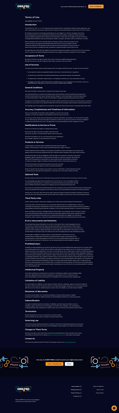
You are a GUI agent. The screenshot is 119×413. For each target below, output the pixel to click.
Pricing (69, 364)
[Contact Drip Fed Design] (114, 408)
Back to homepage (96, 6)
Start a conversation (54, 364)
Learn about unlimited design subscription (72, 6)
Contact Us (76, 396)
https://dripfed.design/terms (57, 335)
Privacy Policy (100, 393)
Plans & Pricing (75, 393)
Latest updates (75, 386)
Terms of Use (100, 390)
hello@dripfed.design (70, 342)
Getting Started (75, 390)
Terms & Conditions (98, 386)
